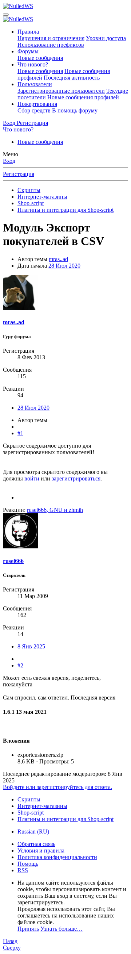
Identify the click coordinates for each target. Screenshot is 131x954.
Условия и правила (40, 850)
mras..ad (58, 259)
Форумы (28, 51)
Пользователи (34, 84)
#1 (20, 433)
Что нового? (32, 64)
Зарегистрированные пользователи (61, 91)
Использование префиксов (50, 45)
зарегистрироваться (76, 478)
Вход (9, 161)
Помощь (27, 864)
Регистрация (18, 174)
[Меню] (6, 15)
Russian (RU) (33, 831)
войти (31, 478)
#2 (20, 665)
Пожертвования (37, 104)
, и (55, 510)
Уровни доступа (106, 38)
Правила (28, 31)
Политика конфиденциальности (57, 857)
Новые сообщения (40, 58)
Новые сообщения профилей (83, 97)
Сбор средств (34, 110)
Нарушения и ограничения (50, 38)
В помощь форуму (75, 110)
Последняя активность (72, 77)
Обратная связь (36, 844)
